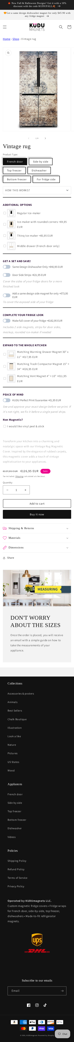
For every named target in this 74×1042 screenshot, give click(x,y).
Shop (16, 39)
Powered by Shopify (46, 1035)
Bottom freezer (17, 179)
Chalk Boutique (17, 719)
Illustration (15, 727)
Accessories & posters (21, 693)
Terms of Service (18, 877)
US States (13, 762)
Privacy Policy (16, 886)
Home (6, 39)
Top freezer (14, 170)
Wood (11, 770)
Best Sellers (15, 710)
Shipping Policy (17, 860)
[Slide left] (28, 138)
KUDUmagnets (31, 1035)
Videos (12, 837)
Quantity (7, 482)
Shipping (19, 476)
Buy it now (37, 514)
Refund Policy (16, 869)
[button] (5, 27)
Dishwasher (39, 170)
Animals (12, 702)
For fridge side (46, 179)
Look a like (14, 736)
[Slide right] (45, 138)
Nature (12, 744)
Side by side (40, 161)
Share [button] (10, 557)
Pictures (13, 753)
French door (15, 161)
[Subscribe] (62, 990)
